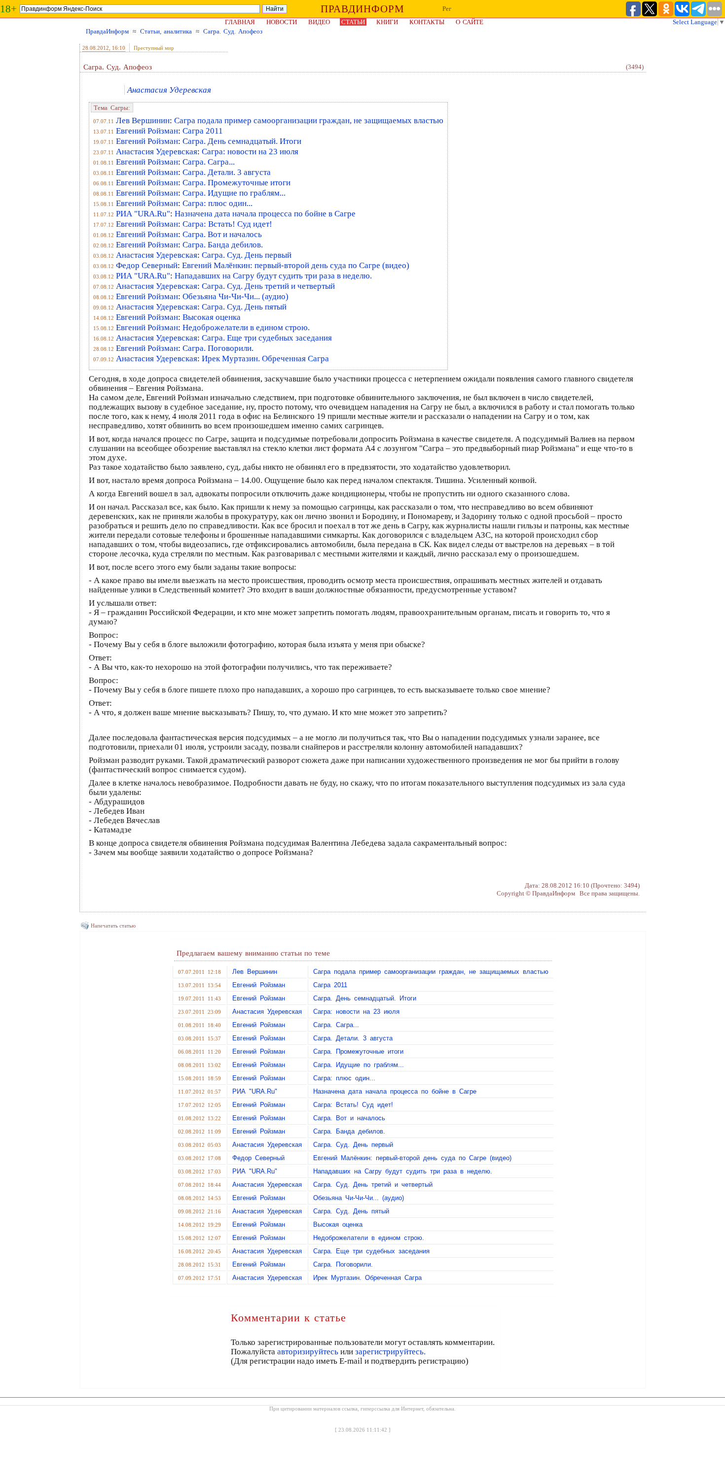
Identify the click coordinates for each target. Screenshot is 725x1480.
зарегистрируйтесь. (390, 1351)
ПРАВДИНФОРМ (362, 9)
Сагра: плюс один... (217, 203)
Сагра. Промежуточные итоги (236, 182)
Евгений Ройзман (147, 131)
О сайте (469, 22)
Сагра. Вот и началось (222, 234)
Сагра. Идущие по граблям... (234, 193)
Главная (240, 22)
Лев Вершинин (143, 120)
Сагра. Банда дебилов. (222, 244)
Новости (281, 22)
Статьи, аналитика (166, 31)
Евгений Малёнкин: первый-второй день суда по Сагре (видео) (295, 265)
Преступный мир (154, 48)
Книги (387, 22)
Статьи (353, 22)
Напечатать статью (113, 926)
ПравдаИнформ (107, 31)
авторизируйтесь (307, 1351)
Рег (446, 8)
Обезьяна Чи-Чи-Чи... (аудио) (235, 296)
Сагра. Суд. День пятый (244, 306)
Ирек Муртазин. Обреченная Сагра (265, 358)
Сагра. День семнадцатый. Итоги (241, 141)
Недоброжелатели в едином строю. (246, 327)
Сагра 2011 (202, 131)
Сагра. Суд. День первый (246, 255)
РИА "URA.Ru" (143, 213)
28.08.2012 (95, 48)
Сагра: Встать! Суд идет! (227, 224)
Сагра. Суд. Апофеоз (232, 31)
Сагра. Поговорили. (218, 348)
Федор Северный (147, 265)
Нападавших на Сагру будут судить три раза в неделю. (273, 275)
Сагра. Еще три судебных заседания (267, 338)
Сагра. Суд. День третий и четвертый (268, 286)
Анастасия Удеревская (169, 90)
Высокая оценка (211, 317)
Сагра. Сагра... (208, 162)
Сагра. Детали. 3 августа (226, 172)
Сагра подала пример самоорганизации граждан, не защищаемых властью (308, 120)
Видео (319, 22)
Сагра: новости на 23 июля (250, 151)
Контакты (426, 22)
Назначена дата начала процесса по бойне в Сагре (265, 213)
